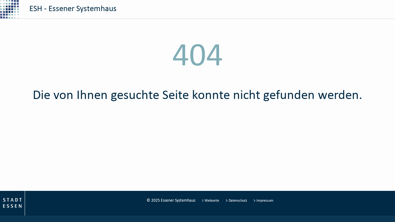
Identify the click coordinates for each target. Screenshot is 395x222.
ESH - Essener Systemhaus (72, 8)
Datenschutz (238, 200)
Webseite (212, 200)
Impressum (264, 200)
